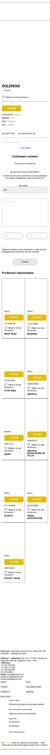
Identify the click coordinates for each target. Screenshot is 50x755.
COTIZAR (11, 108)
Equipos (17, 115)
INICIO (3, 682)
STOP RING (10, 390)
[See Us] (16, 738)
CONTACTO (5, 692)
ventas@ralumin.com (15, 674)
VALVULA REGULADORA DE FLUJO (36, 453)
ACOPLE (8, 515)
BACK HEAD (10, 334)
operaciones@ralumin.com (12, 677)
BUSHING (32, 334)
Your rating (22, 186)
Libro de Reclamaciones (17, 732)
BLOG (28, 682)
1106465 (11, 121)
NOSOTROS (6, 696)
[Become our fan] (4, 738)
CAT (12, 118)
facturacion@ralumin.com (11, 679)
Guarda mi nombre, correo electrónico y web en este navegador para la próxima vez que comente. (24, 250)
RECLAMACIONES (34, 687)
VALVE (7, 454)
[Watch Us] (10, 738)
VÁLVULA (32, 394)
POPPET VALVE (12, 578)
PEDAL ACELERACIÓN (34, 517)
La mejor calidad (14, 700)
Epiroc (7, 311)
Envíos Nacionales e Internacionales (20, 709)
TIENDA (4, 687)
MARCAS (30, 692)
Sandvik (7, 431)
